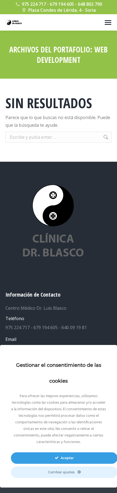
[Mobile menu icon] (108, 22)
